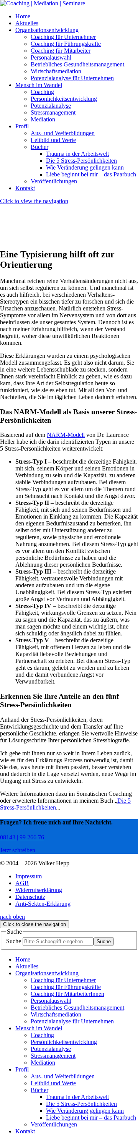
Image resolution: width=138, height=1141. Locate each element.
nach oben (12, 916)
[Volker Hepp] (42, 3)
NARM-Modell (66, 435)
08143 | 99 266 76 (22, 837)
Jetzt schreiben (17, 850)
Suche (13, 941)
